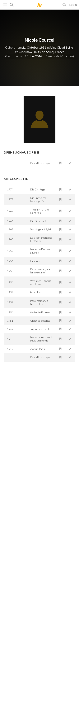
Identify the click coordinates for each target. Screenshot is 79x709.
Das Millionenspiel (40, 163)
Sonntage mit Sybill (40, 229)
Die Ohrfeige (37, 189)
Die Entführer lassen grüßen (38, 199)
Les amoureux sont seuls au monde (41, 339)
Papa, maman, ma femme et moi (40, 271)
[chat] (65, 5)
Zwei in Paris (37, 348)
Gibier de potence (40, 320)
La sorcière (36, 261)
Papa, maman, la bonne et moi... (39, 302)
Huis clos (35, 292)
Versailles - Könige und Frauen (40, 282)
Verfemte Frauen (40, 312)
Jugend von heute (40, 329)
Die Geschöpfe (38, 221)
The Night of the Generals (39, 211)
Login (73, 5)
